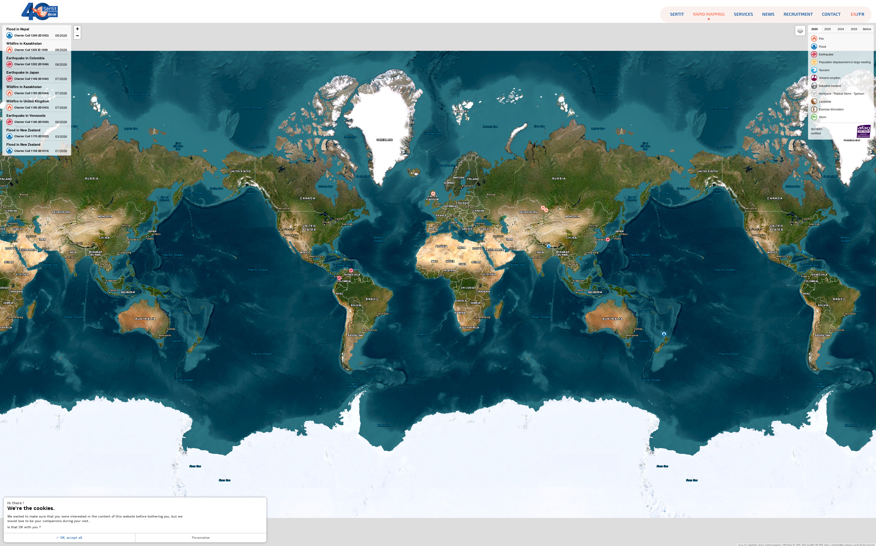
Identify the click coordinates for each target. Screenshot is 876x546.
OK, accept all (70, 537)
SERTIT (677, 14)
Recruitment (798, 14)
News (768, 14)
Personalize (201, 537)
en (854, 14)
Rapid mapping (709, 14)
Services (743, 14)
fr (861, 14)
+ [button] (77, 29)
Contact (831, 14)
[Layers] (800, 31)
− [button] (77, 36)
